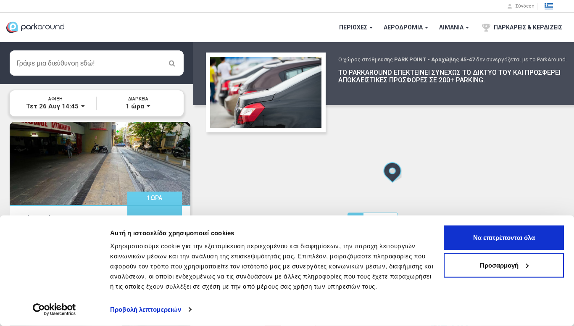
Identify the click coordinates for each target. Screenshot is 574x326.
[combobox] (97, 63)
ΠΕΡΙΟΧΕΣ (354, 27)
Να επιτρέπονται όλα (504, 237)
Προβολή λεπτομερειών (145, 309)
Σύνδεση (524, 6)
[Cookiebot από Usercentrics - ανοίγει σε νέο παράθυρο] (54, 309)
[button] (549, 6)
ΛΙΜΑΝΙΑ (452, 27)
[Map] (383, 184)
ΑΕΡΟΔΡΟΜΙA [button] (404, 27)
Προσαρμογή (499, 264)
